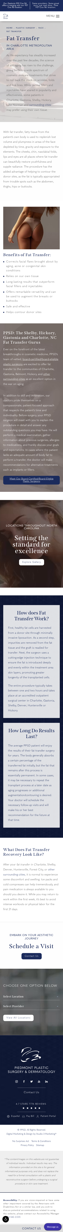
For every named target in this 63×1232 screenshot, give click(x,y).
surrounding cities (40, 105)
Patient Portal (48, 1116)
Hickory (12, 710)
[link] (31, 1106)
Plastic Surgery (25, 28)
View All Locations (18, 1018)
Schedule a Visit (31, 946)
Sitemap (40, 1145)
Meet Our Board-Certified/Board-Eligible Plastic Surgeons (31, 480)
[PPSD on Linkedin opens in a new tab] (46, 1081)
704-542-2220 (13, 1217)
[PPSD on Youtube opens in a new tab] (39, 1081)
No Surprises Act (20, 1141)
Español (15, 1116)
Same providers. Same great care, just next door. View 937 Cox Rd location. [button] (45, 5)
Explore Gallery (31, 562)
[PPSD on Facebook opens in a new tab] (23, 1081)
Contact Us (31, 956)
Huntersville (35, 705)
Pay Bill (30, 1116)
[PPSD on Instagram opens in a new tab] (16, 1081)
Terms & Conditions (41, 1141)
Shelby (12, 705)
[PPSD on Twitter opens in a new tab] (31, 1081)
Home (9, 28)
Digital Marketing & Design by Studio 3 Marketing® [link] (31, 1134)
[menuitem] (16, 1081)
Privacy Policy (27, 1145)
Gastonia (48, 700)
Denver (21, 705)
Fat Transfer (13, 32)
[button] (5, 1219)
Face (41, 28)
